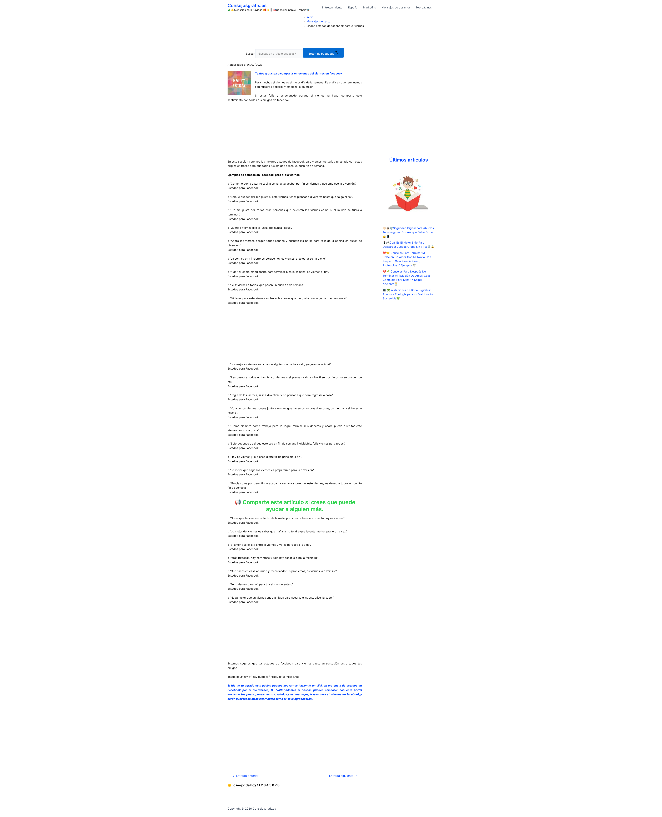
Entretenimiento (332, 7)
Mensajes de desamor (396, 7)
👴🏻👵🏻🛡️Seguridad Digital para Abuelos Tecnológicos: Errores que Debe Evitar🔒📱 (408, 232)
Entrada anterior (245, 775)
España (353, 7)
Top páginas (424, 7)
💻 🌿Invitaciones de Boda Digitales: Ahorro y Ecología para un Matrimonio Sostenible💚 (408, 294)
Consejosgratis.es (247, 5)
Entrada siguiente (343, 775)
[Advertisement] (295, 131)
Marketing (369, 7)
